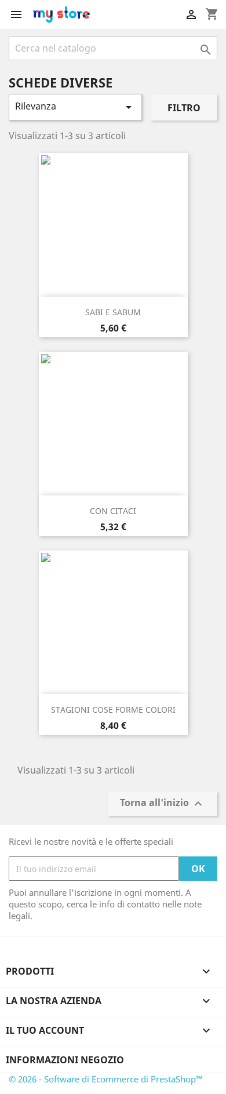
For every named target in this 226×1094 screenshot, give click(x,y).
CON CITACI (113, 510)
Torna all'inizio (162, 804)
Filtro (184, 107)
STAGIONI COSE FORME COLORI (113, 709)
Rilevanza (75, 107)
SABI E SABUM (113, 312)
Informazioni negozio (65, 1059)
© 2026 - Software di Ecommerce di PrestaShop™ (106, 1079)
